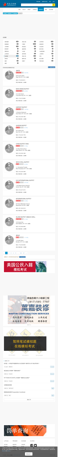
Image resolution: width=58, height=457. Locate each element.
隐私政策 (4, 451)
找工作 (24, 9)
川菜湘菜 (11, 46)
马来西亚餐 (46, 51)
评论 (26, 72)
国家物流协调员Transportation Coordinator (14, 392)
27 (23, 253)
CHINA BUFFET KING (22, 143)
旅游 (46, 9)
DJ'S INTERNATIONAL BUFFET (25, 180)
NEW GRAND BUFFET (22, 89)
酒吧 (11, 63)
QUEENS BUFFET (21, 125)
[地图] (27, 77)
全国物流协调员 (8, 385)
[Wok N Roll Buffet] (9, 166)
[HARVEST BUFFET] (9, 111)
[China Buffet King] (9, 148)
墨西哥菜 (11, 51)
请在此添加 (23, 257)
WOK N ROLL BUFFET (22, 162)
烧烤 (11, 61)
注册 (53, 1)
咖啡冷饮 (28, 58)
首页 (19, 9)
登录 (50, 1)
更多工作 (29, 399)
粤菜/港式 (46, 61)
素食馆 (11, 58)
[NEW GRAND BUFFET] (9, 93)
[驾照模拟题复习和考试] (29, 342)
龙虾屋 (18, 70)
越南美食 (28, 49)
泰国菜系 (46, 44)
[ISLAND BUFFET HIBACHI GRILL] (9, 221)
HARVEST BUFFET (21, 107)
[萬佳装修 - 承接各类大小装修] (29, 309)
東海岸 (18, 235)
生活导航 (51, 9)
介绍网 (5, 13)
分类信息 (35, 9)
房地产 (29, 9)
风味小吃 (28, 56)
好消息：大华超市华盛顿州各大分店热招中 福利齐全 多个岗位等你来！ (22, 363)
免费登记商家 (52, 67)
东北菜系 (46, 46)
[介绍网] (11, 4)
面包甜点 (28, 46)
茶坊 (46, 56)
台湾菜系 (11, 53)
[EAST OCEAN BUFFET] (9, 240)
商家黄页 (41, 9)
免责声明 (14, 444)
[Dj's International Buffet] (9, 185)
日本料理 (46, 41)
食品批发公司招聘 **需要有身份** (12, 370)
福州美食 (28, 53)
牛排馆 (28, 51)
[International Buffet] (9, 203)
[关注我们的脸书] (31, 446)
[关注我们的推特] (35, 446)
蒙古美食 (46, 49)
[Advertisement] (29, 25)
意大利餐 (46, 58)
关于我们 (6, 444)
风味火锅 (28, 41)
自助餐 (20, 13)
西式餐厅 (11, 49)
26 (21, 253)
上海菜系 (46, 53)
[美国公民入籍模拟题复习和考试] (29, 266)
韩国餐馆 (11, 44)
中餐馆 (28, 44)
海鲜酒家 (11, 41)
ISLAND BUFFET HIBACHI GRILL (25, 217)
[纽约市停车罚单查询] (29, 430)
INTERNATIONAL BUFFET (23, 198)
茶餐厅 (28, 61)
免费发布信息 (44, 1)
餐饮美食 (15, 13)
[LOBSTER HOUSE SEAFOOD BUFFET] (9, 75)
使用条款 (8, 451)
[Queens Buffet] (9, 130)
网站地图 (38, 1)
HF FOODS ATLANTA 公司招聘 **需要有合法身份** (17, 378)
